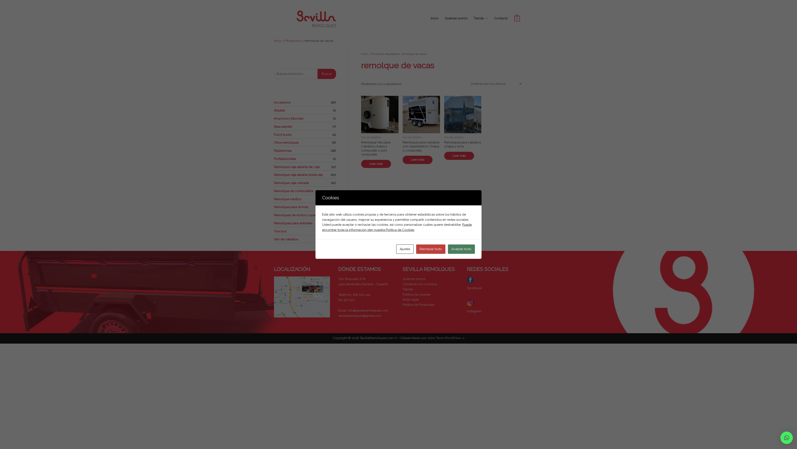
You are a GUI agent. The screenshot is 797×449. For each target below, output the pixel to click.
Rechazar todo (431, 249)
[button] (786, 438)
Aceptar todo (461, 249)
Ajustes (405, 249)
